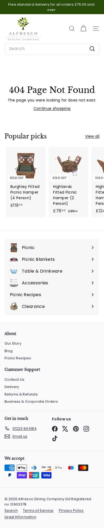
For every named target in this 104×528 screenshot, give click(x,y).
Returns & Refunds (21, 394)
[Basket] (83, 28)
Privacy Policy (71, 510)
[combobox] (52, 48)
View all (92, 136)
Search (11, 510)
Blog (9, 350)
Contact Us (15, 379)
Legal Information (20, 516)
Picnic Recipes (18, 358)
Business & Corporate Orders (31, 401)
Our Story (13, 343)
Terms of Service (38, 510)
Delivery (12, 386)
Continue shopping (52, 108)
